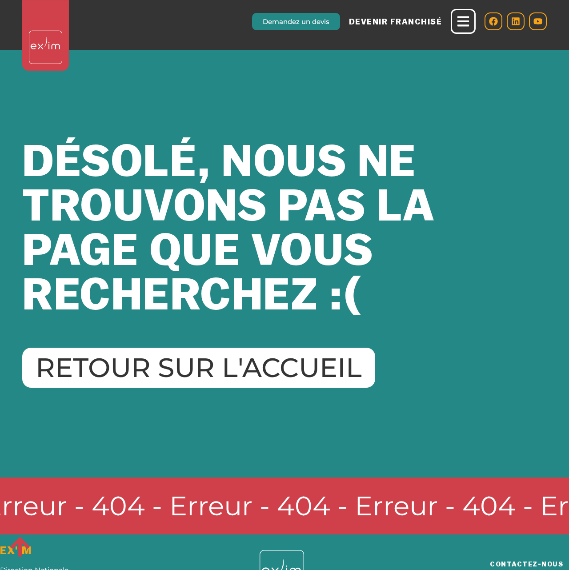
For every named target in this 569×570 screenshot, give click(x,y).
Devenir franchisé (395, 22)
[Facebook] (493, 21)
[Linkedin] (516, 21)
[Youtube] (538, 21)
